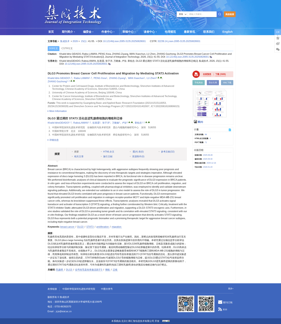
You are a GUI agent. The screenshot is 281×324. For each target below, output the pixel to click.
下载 (220, 74)
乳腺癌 (60, 269)
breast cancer (67, 227)
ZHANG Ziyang (117, 78)
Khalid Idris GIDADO (58, 78)
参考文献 (167, 151)
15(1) (84, 41)
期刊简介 (67, 31)
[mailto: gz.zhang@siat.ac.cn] (74, 81)
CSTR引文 (67, 48)
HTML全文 (108, 151)
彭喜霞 (96, 123)
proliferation (102, 227)
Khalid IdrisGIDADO (58, 123)
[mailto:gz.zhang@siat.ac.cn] (149, 122)
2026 (75, 41)
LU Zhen (151, 78)
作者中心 (107, 31)
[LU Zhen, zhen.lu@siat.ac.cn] (158, 77)
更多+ (230, 288)
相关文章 (79, 156)
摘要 (76, 151)
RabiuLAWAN (80, 123)
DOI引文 (53, 48)
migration (117, 227)
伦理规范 (170, 31)
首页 (51, 31)
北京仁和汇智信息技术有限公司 (137, 321)
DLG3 (80, 227)
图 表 (138, 151)
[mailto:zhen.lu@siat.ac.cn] (132, 122)
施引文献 (108, 156)
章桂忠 (138, 123)
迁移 (115, 269)
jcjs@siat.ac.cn (64, 311)
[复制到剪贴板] (109, 64)
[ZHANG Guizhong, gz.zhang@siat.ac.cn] (71, 81)
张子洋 (105, 123)
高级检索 (229, 14)
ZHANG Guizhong (57, 81)
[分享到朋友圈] (278, 49)
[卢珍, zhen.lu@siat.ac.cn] (129, 122)
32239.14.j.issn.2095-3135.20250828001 (179, 41)
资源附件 (138, 156)
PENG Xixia (100, 78)
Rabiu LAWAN (81, 78)
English (227, 31)
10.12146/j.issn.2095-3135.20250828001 (124, 41)
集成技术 (65, 41)
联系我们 (208, 31)
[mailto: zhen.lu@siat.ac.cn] (161, 77)
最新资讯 (189, 31)
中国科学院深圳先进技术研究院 (78, 289)
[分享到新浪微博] (278, 43)
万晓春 (115, 123)
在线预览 (207, 74)
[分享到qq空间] (278, 38)
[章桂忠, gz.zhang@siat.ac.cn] (146, 122)
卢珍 (124, 123)
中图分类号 (107, 289)
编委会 (87, 31)
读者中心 (149, 31)
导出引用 (213, 82)
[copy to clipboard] (211, 57)
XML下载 (227, 82)
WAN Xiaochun (136, 78)
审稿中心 (128, 31)
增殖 (107, 269)
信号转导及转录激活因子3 (89, 269)
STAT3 (90, 227)
